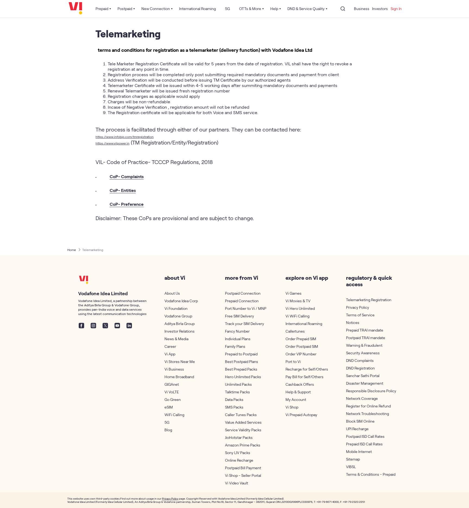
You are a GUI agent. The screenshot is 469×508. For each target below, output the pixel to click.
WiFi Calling (174, 414)
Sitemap (353, 459)
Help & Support (298, 392)
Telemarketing (92, 250)
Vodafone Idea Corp (181, 300)
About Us (172, 293)
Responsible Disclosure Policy (367, 390)
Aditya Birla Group (179, 323)
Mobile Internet (359, 451)
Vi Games (294, 293)
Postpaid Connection (243, 293)
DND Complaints (360, 360)
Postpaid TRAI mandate (365, 337)
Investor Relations (179, 331)
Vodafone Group (178, 316)
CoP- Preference (127, 204)
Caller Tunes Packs (241, 414)
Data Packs (234, 399)
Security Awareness (363, 353)
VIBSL (351, 466)
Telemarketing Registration (367, 299)
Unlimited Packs (238, 384)
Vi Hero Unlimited (300, 308)
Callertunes (295, 331)
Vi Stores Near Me (179, 361)
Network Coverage (362, 398)
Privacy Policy (357, 307)
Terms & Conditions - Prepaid (367, 474)
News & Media (176, 338)
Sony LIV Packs (237, 452)
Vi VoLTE (171, 392)
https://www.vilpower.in (112, 143)
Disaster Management (364, 383)
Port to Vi (293, 361)
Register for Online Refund (367, 406)
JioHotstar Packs (239, 437)
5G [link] (227, 8)
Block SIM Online (360, 421)
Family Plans (235, 346)
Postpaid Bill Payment (243, 467)
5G (166, 422)
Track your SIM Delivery (244, 323)
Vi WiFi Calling (297, 316)
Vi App (169, 354)
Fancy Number (237, 331)
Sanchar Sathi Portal (362, 375)
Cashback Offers (300, 384)
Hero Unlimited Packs (243, 376)
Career (170, 346)
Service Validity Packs (243, 429)
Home (71, 250)
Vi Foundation (176, 308)
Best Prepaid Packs (241, 369)
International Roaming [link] (197, 8)
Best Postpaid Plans (241, 361)
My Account (296, 399)
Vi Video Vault (236, 483)
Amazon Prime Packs (242, 445)
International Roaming (304, 323)
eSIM (168, 407)
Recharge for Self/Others (307, 369)
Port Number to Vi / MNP (245, 308)
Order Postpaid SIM (302, 346)
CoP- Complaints (127, 176)
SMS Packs (234, 407)
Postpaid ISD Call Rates (365, 436)
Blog (168, 429)
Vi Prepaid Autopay (301, 414)
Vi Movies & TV (298, 300)
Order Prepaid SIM (301, 338)
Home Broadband (179, 376)
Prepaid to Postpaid (241, 354)
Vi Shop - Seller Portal (243, 475)
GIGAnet (171, 384)
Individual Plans (238, 338)
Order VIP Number (301, 354)
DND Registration (360, 368)
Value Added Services (243, 422)
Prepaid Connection (242, 300)
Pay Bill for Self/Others (305, 376)
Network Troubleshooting (367, 413)
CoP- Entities (123, 190)
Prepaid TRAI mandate (364, 330)
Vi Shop (292, 407)
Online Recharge (239, 460)
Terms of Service (360, 315)
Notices (352, 322)
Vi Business (174, 369)
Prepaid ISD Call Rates (364, 444)
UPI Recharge (357, 428)
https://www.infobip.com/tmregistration (125, 137)
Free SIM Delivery (239, 316)
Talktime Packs (237, 392)
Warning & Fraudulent (364, 345)
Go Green (172, 399)
